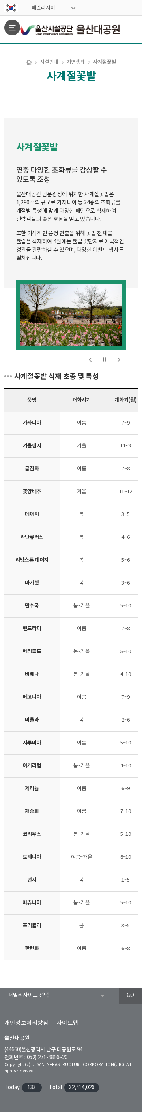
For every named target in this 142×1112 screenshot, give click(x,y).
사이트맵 (67, 1023)
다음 (119, 360)
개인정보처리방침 (26, 1023)
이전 (90, 360)
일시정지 (104, 360)
